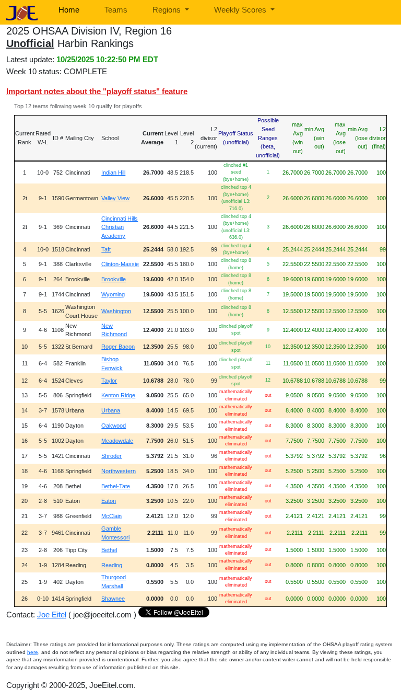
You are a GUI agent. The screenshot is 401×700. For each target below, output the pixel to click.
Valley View (115, 198)
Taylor (109, 380)
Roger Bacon (118, 346)
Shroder (111, 456)
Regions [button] (167, 9)
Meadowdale (117, 441)
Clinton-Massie (120, 264)
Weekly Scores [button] (241, 9)
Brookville (113, 279)
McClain (111, 516)
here (32, 652)
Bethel (109, 550)
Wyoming (113, 294)
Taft (106, 249)
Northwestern (118, 471)
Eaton (108, 501)
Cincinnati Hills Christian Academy (119, 227)
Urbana (110, 410)
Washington (116, 311)
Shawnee (113, 598)
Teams (115, 9)
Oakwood (113, 425)
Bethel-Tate (115, 486)
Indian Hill (113, 172)
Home (68, 9)
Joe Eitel (51, 614)
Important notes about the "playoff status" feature (96, 91)
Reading (111, 565)
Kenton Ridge (118, 395)
